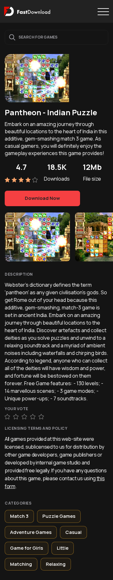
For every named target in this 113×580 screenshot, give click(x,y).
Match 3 (19, 516)
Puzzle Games (58, 516)
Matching (21, 564)
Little (62, 548)
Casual (73, 532)
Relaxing (56, 564)
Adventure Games (30, 532)
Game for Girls (26, 548)
